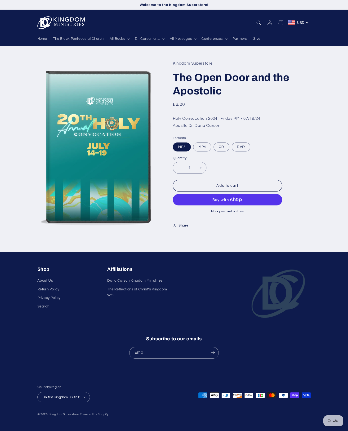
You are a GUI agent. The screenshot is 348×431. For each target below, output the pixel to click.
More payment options (227, 211)
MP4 (202, 147)
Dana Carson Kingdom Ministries (134, 281)
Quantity (180, 158)
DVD (241, 147)
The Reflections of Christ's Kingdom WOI (137, 292)
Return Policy (48, 289)
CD (221, 147)
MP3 (182, 147)
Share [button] (183, 225)
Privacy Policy (49, 298)
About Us (45, 281)
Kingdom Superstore (64, 414)
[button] (119, 39)
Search (43, 306)
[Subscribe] (213, 352)
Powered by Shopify (94, 414)
